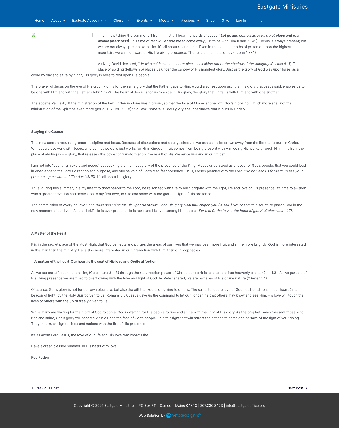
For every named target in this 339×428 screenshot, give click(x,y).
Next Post (297, 388)
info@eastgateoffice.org (245, 405)
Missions (187, 20)
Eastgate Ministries (282, 6)
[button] (260, 20)
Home (39, 20)
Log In (241, 20)
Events (142, 20)
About (56, 20)
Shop (210, 20)
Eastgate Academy (87, 20)
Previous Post (45, 388)
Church (119, 20)
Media (164, 20)
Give (225, 20)
